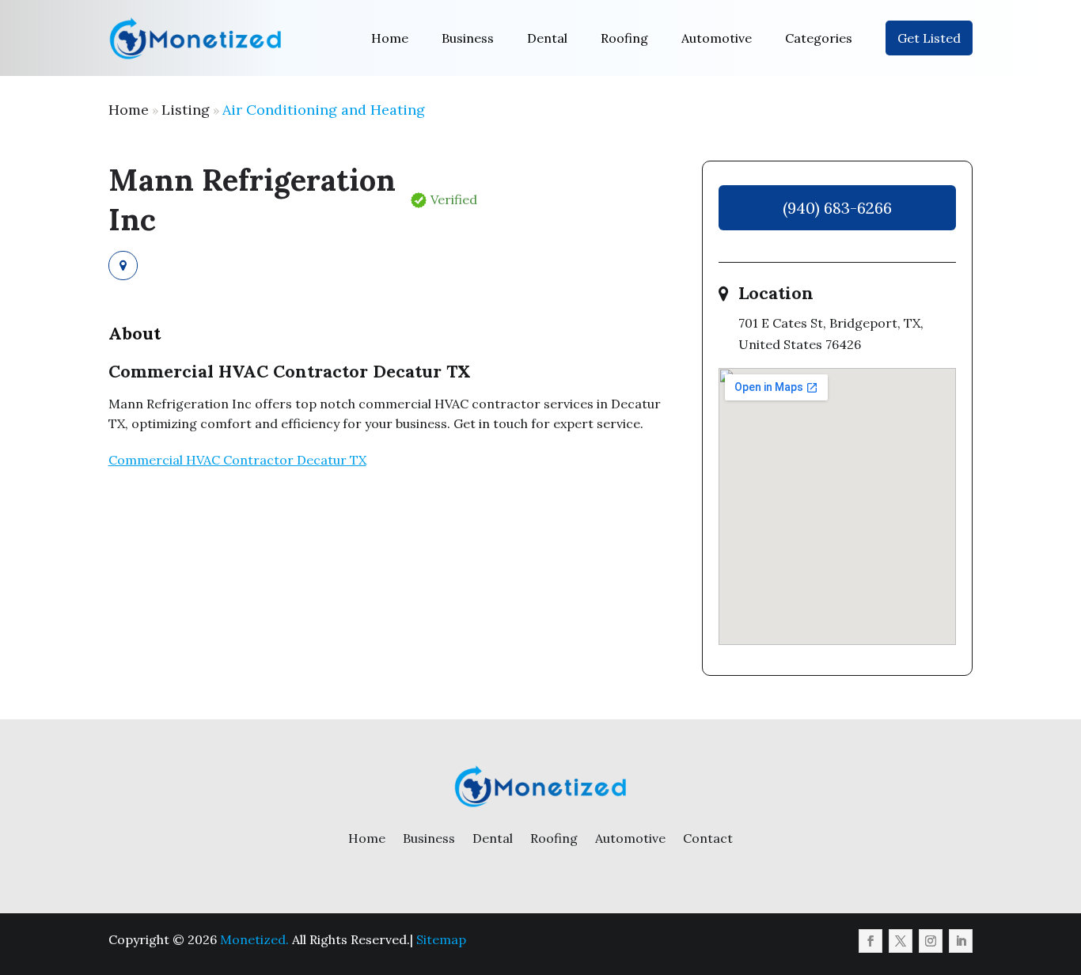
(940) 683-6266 (837, 208)
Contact (708, 838)
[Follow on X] (900, 941)
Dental (547, 38)
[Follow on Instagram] (931, 941)
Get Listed (929, 38)
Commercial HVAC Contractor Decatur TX (237, 460)
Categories (818, 38)
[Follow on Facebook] (870, 941)
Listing (185, 110)
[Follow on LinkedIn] (961, 941)
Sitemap (441, 939)
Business (468, 38)
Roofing (624, 38)
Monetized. (254, 939)
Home (389, 38)
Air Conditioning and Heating (323, 110)
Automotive (716, 38)
